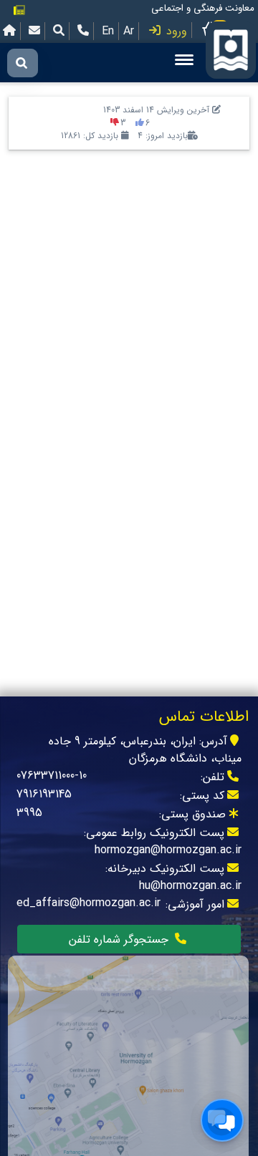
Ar (128, 31)
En (108, 31)
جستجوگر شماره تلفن (120, 939)
